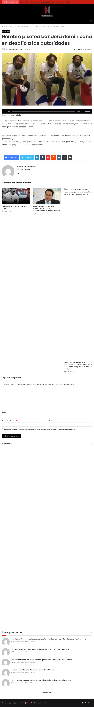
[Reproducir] (5, 111)
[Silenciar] (83, 111)
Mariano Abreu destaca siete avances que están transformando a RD (40, 649)
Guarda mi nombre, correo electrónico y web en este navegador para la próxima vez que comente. (39, 429)
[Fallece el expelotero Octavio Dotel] (16, 196)
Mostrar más (47, 692)
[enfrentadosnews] (47, 11)
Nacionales (12, 26)
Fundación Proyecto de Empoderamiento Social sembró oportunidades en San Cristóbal (48, 639)
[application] (47, 111)
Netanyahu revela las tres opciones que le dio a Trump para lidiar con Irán (42, 659)
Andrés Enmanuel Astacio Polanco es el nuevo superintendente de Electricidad (46, 208)
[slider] (88, 111)
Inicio (5, 26)
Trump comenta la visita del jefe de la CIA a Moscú (32, 670)
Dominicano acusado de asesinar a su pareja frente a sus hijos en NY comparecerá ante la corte (78, 365)
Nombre (5, 412)
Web (50, 421)
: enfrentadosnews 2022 (37, 703)
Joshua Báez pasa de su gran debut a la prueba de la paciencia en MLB (41, 680)
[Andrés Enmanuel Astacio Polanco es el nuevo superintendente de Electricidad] (47, 196)
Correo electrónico (9, 421)
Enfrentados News (12, 49)
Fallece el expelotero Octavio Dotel (14, 207)
